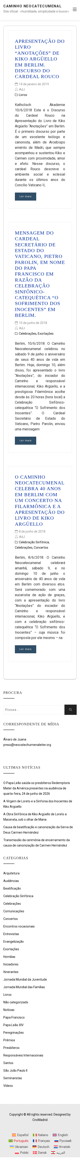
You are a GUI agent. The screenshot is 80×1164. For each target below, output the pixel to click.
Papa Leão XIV (13, 1025)
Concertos (41, 547)
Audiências (11, 881)
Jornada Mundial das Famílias (24, 987)
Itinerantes (10, 972)
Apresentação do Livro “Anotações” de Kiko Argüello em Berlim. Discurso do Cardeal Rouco (40, 58)
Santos (8, 1063)
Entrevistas (11, 934)
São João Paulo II (15, 1070)
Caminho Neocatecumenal (32, 6)
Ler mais (26, 196)
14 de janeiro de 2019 (34, 84)
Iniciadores (10, 964)
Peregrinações (13, 1032)
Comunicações (13, 911)
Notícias (8, 1010)
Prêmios (9, 1040)
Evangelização (13, 941)
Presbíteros (11, 1048)
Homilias (9, 957)
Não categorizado (15, 1002)
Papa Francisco (14, 1017)
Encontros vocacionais (19, 926)
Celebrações (27, 333)
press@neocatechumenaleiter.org (27, 745)
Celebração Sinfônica (34, 542)
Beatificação (12, 888)
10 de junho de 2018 (33, 323)
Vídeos (8, 1085)
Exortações (46, 333)
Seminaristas (12, 1078)
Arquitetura (11, 873)
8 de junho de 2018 (32, 531)
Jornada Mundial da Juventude (25, 979)
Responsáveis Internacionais (23, 1055)
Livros (23, 95)
